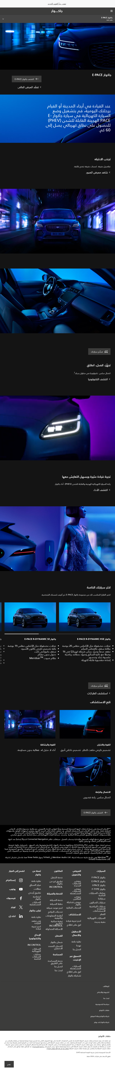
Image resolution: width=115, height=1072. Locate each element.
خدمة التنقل (57, 877)
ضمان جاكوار (57, 942)
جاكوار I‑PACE (98, 885)
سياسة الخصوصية (102, 1004)
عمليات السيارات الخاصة (97, 894)
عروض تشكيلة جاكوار (74, 903)
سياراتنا (101, 898)
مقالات (37, 889)
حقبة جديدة (100, 922)
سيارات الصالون (97, 902)
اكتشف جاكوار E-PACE (24, 79)
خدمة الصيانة (56, 900)
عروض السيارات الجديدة (76, 883)
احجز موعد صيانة (55, 908)
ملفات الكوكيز (104, 1010)
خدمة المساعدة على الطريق (55, 962)
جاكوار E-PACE (98, 881)
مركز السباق (35, 885)
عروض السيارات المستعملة (75, 891)
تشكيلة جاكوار (74, 975)
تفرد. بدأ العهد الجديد (57, 3)
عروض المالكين (77, 897)
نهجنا (78, 945)
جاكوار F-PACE (98, 877)
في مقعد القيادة (36, 922)
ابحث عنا (59, 970)
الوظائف (106, 986)
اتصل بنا (77, 949)
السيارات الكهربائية (96, 918)
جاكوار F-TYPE (98, 889)
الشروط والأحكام (103, 992)
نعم (9, 1064)
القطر (102, 914)
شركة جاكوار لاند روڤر (101, 1022)
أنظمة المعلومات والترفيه (54, 917)
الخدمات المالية (73, 908)
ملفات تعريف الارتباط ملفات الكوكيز (58, 1049)
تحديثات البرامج (55, 912)
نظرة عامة (76, 941)
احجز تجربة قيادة (73, 921)
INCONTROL (56, 887)
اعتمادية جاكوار (37, 897)
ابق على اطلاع (74, 925)
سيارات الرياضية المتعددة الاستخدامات (97, 908)
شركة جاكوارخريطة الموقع (100, 1016)
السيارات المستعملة (75, 967)
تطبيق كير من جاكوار (56, 882)
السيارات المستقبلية (35, 903)
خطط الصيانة (56, 904)
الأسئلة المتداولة (54, 929)
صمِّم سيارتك (97, 351)
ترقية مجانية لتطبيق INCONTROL (56, 923)
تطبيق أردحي (34, 893)
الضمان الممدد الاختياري (55, 947)
